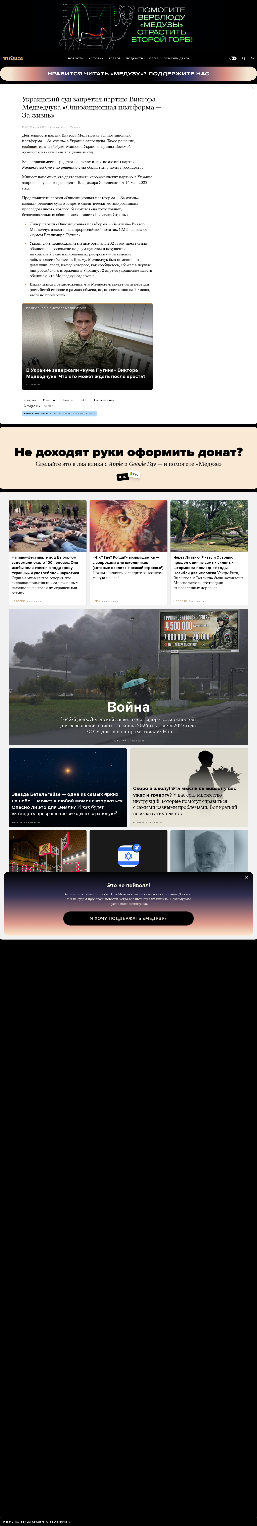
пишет (86, 215)
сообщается (32, 147)
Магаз (154, 58)
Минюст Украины (70, 127)
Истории (96, 58)
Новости (76, 58)
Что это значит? (56, 1521)
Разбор (115, 58)
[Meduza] (13, 58)
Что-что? (48, 406)
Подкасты (135, 58)
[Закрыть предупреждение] (252, 1521)
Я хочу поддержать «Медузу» (128, 918)
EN (253, 58)
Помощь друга (176, 58)
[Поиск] (243, 58)
